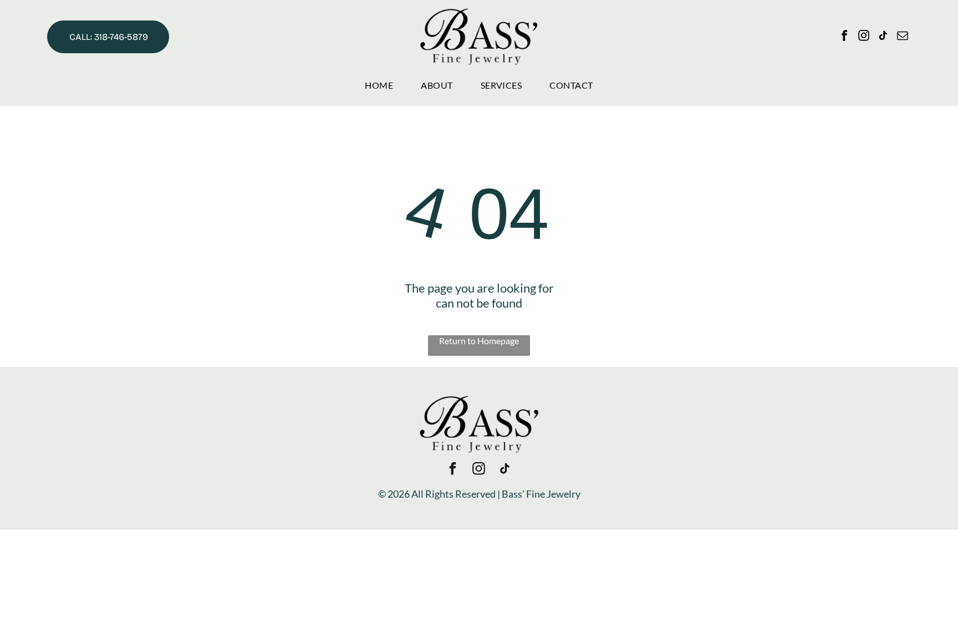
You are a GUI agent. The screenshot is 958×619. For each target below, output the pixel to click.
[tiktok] (883, 37)
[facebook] (844, 37)
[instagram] (863, 37)
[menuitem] (379, 85)
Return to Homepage (479, 340)
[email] (902, 37)
